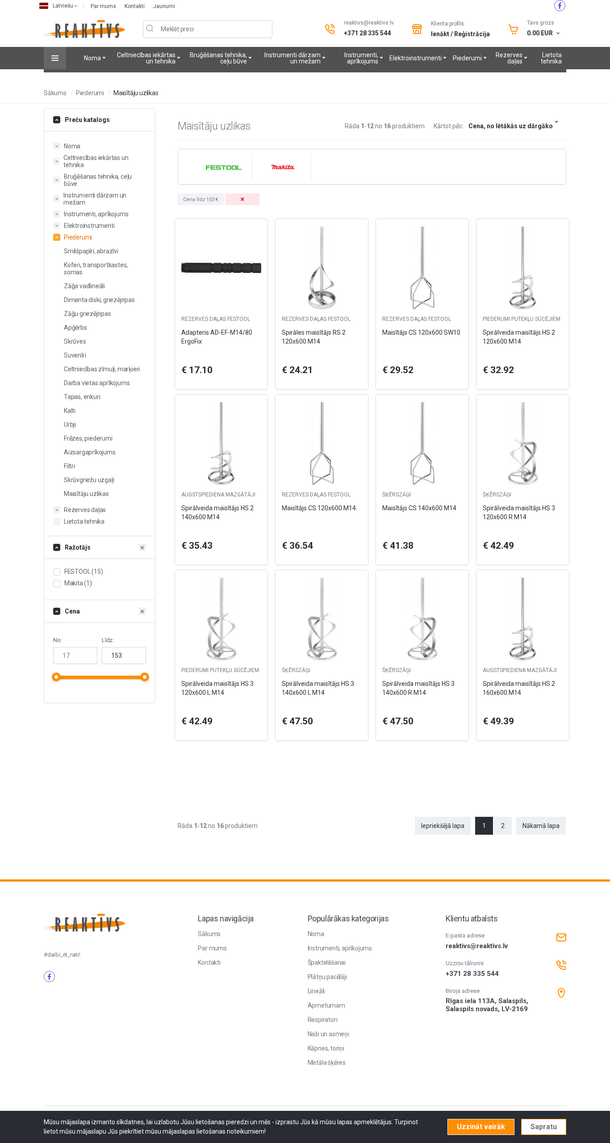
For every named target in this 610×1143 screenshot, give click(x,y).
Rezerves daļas (509, 58)
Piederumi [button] (78, 237)
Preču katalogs (87, 119)
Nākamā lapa (541, 825)
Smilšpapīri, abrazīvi (91, 251)
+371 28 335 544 (367, 33)
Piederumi (467, 58)
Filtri (69, 466)
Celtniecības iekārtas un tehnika (146, 58)
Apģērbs (75, 327)
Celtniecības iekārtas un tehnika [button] (95, 161)
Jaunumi (164, 6)
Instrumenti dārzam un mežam (292, 58)
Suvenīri (75, 355)
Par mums (104, 6)
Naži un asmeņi (328, 1034)
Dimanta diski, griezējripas (99, 299)
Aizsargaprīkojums (90, 452)
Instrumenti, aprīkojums (361, 58)
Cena (72, 611)
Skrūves (75, 341)
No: (57, 640)
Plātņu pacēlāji (327, 976)
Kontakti (135, 6)
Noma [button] (72, 146)
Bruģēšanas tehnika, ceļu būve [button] (98, 180)
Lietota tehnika (551, 58)
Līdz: (108, 640)
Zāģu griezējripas (87, 313)
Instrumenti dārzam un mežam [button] (94, 199)
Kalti (69, 410)
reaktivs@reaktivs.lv (369, 23)
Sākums (55, 93)
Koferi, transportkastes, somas (96, 268)
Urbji (70, 424)
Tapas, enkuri (82, 396)
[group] (222, 167)
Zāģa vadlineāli (84, 286)
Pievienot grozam (221, 749)
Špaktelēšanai (327, 962)
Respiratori (323, 1019)
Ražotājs (78, 547)
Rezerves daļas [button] (85, 509)
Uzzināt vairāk (481, 1126)
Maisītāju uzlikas (136, 93)
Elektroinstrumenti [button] (89, 225)
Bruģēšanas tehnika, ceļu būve (218, 58)
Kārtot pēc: (449, 126)
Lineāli (316, 991)
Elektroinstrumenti (415, 58)
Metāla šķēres (327, 1062)
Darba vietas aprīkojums (97, 383)
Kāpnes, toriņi (326, 1048)
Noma (92, 58)
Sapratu (544, 1126)
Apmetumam (326, 1005)
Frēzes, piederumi (88, 438)
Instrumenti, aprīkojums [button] (96, 214)
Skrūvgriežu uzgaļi (89, 479)
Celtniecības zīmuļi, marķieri (102, 369)
